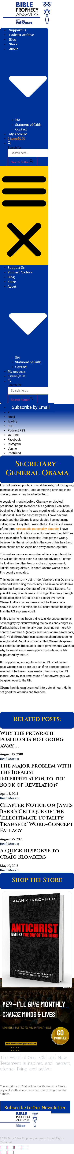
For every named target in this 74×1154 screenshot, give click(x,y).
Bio (17, 120)
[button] (9, 144)
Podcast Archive (21, 35)
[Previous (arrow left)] (3, 1152)
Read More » (9, 759)
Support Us (17, 30)
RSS (10, 426)
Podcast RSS (16, 430)
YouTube (13, 435)
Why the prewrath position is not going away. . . (32, 739)
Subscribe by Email (31, 407)
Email (11, 417)
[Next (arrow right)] (10, 1152)
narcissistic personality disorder (37, 529)
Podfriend (14, 453)
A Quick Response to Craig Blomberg (29, 854)
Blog (12, 39)
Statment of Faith (28, 124)
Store (13, 44)
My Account (18, 134)
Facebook (14, 439)
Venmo (12, 448)
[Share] (17, 1147)
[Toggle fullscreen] (10, 1147)
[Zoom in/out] (3, 1147)
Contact (21, 129)
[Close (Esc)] (25, 1147)
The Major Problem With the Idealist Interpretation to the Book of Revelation (35, 775)
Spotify (12, 421)
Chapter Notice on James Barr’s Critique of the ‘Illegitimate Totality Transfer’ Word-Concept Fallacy (36, 818)
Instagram (14, 444)
